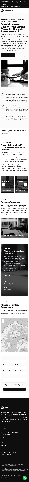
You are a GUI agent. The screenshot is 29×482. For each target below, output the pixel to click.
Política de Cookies (5, 447)
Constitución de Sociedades (21, 180)
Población (18, 370)
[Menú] (27, 11)
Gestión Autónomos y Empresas (6, 181)
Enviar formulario (14, 389)
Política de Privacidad (19, 384)
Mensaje (5, 376)
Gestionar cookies (15, 6)
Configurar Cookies (6, 454)
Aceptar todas (4, 6)
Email (4, 364)
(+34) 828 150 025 (5, 434)
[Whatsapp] (25, 478)
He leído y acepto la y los (15, 385)
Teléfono (17, 364)
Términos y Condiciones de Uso (13, 385)
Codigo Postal (6, 370)
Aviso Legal (3, 445)
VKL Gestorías (8, 10)
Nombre (5, 358)
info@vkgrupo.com (5, 437)
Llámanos (19, 54)
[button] (25, 184)
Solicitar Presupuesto (7, 54)
